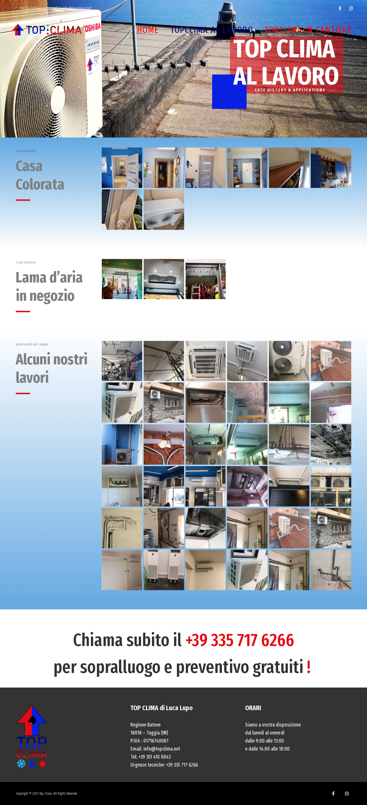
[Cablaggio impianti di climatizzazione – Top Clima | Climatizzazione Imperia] (122, 528)
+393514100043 (30, 8)
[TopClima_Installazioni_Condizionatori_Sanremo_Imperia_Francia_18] (206, 279)
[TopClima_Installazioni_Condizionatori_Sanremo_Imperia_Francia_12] (289, 168)
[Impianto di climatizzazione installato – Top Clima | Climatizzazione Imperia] (164, 402)
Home (148, 29)
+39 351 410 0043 (154, 757)
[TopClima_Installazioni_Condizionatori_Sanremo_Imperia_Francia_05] (164, 279)
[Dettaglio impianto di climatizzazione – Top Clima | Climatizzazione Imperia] (206, 361)
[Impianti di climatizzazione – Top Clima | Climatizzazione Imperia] (331, 444)
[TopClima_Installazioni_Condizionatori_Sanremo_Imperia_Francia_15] (164, 209)
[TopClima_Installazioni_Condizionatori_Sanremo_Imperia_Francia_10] (206, 168)
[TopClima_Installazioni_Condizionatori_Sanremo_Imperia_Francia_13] (331, 168)
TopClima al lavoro (211, 29)
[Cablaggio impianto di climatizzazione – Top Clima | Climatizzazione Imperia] (331, 402)
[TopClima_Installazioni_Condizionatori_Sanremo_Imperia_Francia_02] (122, 279)
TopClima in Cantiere (308, 29)
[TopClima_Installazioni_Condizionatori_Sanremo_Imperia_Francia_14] (122, 209)
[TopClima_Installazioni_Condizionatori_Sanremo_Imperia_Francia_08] (122, 168)
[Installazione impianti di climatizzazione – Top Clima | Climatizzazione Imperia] (122, 361)
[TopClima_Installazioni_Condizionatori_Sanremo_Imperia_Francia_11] (247, 168)
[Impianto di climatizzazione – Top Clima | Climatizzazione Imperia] (247, 361)
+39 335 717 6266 (239, 640)
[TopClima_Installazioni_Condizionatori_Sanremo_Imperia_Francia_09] (164, 168)
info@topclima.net (77, 8)
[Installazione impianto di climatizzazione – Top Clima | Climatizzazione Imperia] (206, 402)
